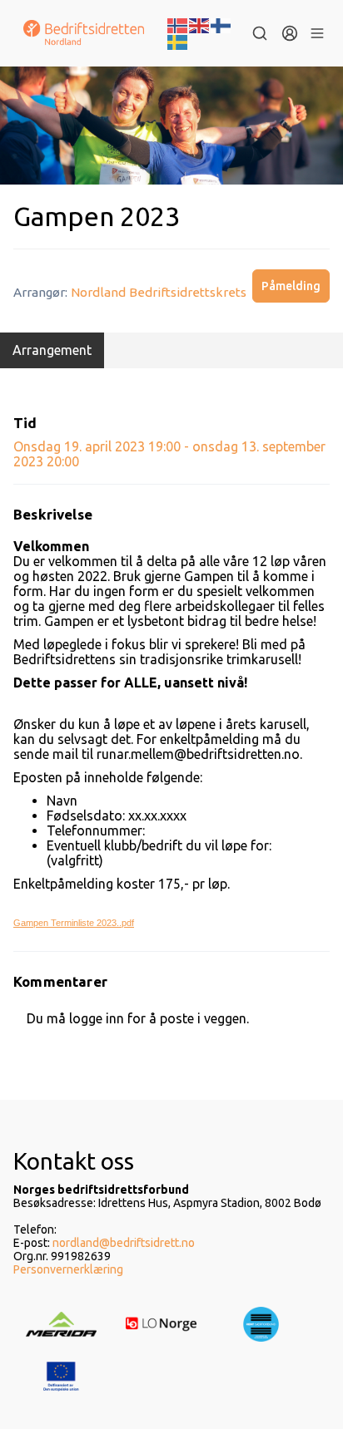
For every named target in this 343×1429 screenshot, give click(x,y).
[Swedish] (178, 40)
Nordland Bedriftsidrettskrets (158, 292)
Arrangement (52, 349)
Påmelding (291, 286)
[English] (200, 24)
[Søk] (260, 33)
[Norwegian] (178, 24)
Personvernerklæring (68, 1269)
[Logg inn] (290, 33)
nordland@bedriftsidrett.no (123, 1242)
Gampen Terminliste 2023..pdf (73, 923)
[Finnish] (221, 24)
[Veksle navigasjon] (317, 33)
